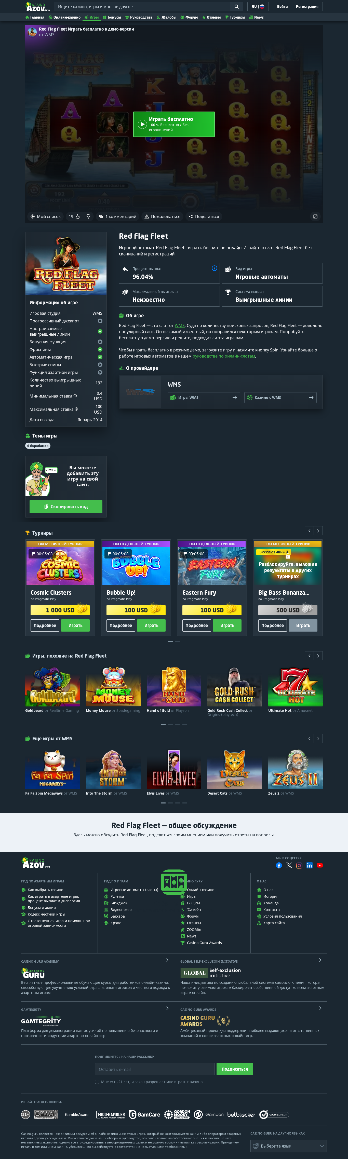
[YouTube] (320, 865)
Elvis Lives (163, 793)
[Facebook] (279, 865)
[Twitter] (289, 865)
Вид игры (243, 268)
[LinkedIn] (309, 865)
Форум (191, 17)
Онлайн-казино (67, 17)
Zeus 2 (281, 793)
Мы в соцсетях (289, 858)
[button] (203, 216)
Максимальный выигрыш (155, 291)
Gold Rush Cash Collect (229, 712)
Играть (76, 625)
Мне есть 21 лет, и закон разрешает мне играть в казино (152, 1081)
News (259, 17)
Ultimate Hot (290, 710)
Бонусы (114, 17)
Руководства (141, 17)
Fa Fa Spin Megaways (51, 793)
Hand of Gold (168, 710)
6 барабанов (37, 445)
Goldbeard (52, 710)
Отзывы (214, 17)
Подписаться (235, 1069)
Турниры (237, 17)
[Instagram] (299, 865)
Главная (37, 17)
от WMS (47, 35)
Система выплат (249, 291)
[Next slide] (318, 530)
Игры (94, 17)
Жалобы (169, 17)
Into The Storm (106, 793)
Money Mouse (113, 710)
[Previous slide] (309, 530)
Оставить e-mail (111, 1066)
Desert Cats (224, 793)
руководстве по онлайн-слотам (224, 356)
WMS (180, 325)
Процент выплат (147, 268)
